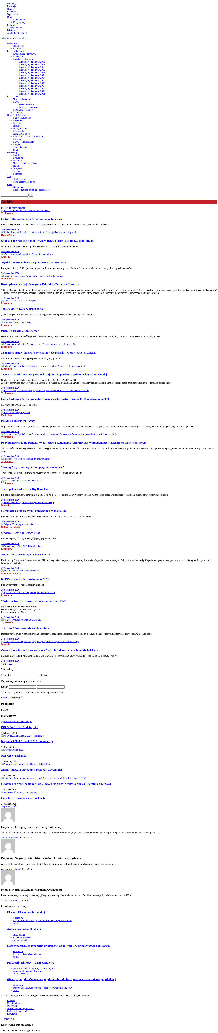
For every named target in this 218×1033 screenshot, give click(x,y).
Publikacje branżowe (23, 109)
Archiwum (18, 48)
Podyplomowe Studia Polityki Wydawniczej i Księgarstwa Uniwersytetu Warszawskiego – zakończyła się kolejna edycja (73, 442)
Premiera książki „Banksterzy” (20, 330)
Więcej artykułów (9, 806)
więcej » (5, 697)
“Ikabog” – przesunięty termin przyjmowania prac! (32, 467)
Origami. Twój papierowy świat (20, 532)
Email (4, 687)
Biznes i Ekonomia (22, 117)
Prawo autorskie (26, 104)
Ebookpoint (18, 157)
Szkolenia (17, 112)
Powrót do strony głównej (13, 208)
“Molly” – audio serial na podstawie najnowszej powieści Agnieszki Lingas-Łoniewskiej (54, 374)
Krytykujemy (19, 22)
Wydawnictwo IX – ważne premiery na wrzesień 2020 (33, 600)
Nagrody (11, 9)
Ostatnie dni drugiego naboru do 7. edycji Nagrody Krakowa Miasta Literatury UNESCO (56, 783)
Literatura (17, 139)
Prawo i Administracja (23, 141)
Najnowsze (18, 45)
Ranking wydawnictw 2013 (32, 61)
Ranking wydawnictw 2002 (32, 91)
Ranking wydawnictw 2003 (32, 88)
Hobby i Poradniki (21, 128)
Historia (16, 125)
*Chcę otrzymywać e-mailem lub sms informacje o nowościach (33, 692)
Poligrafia (11, 25)
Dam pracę (18, 187)
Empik (16, 155)
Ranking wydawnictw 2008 (32, 75)
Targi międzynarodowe (24, 181)
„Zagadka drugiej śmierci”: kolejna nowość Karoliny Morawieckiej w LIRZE (48, 352)
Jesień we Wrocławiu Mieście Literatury (25, 628)
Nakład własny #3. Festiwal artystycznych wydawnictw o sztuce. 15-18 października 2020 (55, 398)
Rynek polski (19, 56)
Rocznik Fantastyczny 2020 (18, 420)
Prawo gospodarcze (28, 107)
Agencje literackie (15, 27)
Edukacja (17, 120)
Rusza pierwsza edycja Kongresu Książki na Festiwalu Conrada (40, 284)
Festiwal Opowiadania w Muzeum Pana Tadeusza (31, 218)
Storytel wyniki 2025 (13, 755)
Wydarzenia (12, 14)
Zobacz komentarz (10, 837)
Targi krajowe (19, 179)
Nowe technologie (21, 99)
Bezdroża (17, 173)
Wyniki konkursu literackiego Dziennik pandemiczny (33, 262)
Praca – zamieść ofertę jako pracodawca (31, 189)
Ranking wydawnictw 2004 (32, 85)
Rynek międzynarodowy (24, 53)
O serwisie (12, 1006)
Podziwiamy (19, 19)
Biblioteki (11, 30)
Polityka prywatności (17, 1011)
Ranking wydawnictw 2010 (32, 69)
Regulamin (12, 1014)
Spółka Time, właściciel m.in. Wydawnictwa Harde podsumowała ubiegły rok (48, 240)
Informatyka (18, 131)
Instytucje (11, 11)
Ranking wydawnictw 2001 (32, 93)
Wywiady (11, 3)
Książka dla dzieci (21, 133)
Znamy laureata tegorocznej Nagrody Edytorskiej (31, 769)
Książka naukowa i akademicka (28, 136)
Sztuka (16, 149)
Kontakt (11, 1000)
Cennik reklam (14, 1003)
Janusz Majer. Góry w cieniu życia (22, 308)
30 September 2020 (10, 229)
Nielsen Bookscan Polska (25, 163)
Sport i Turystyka (21, 147)
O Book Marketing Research (20, 1008)
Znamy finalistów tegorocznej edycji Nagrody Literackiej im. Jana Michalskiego (49, 649)
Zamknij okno (8, 1019)
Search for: (6, 675)
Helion (16, 165)
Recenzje (11, 6)
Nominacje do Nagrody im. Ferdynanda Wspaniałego (34, 510)
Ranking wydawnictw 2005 (32, 83)
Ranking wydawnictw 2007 (32, 77)
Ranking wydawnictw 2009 (32, 72)
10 (10, 663)
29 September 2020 (10, 456)
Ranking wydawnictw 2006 (32, 80)
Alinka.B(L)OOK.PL (17, 33)
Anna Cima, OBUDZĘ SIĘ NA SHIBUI (25, 554)
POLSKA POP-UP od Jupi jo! (19, 727)
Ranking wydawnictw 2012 (32, 64)
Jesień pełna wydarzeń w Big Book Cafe (25, 489)
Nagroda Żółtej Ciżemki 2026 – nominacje (27, 741)
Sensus (16, 171)
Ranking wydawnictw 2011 (32, 67)
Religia (16, 144)
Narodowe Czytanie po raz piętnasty (23, 797)
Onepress (17, 168)
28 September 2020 (10, 639)
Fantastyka (18, 123)
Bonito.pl (17, 160)
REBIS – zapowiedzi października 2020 (25, 579)
